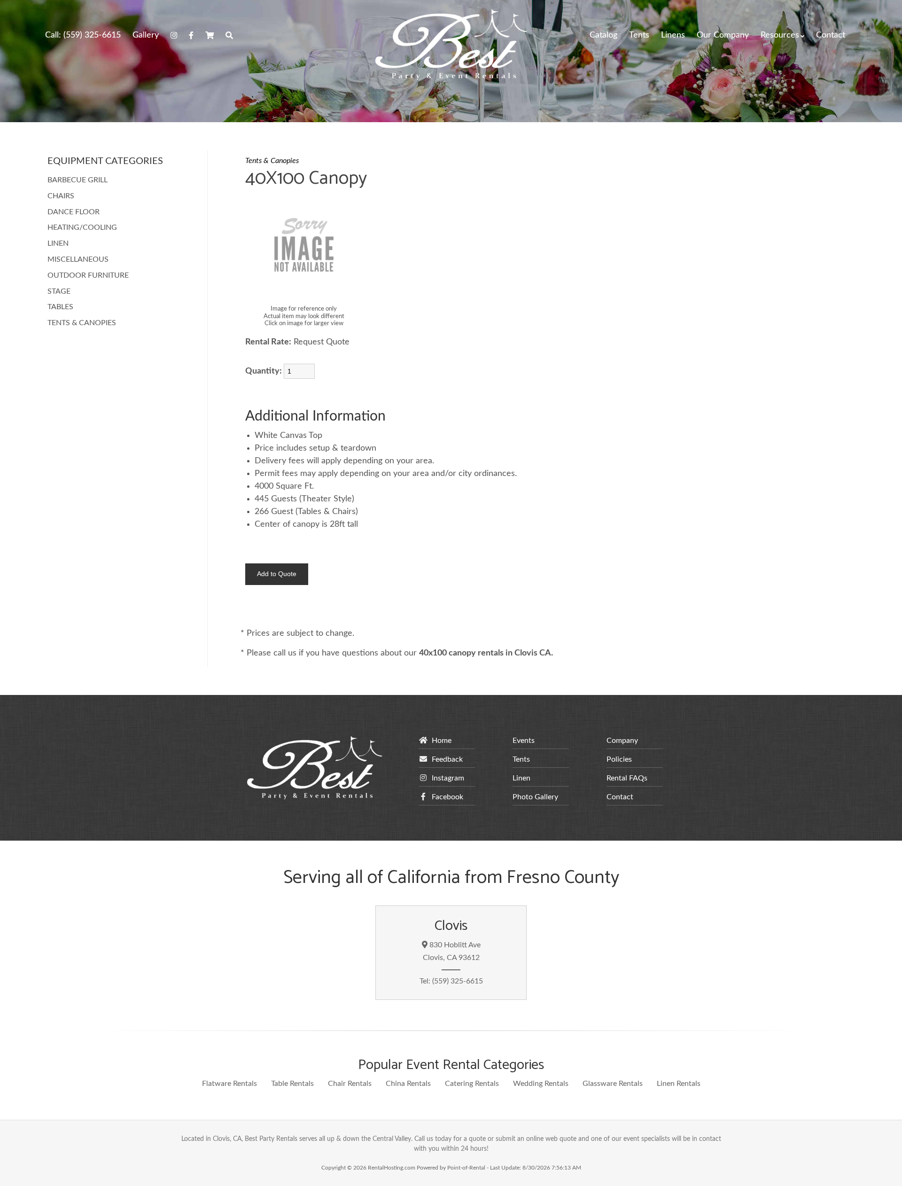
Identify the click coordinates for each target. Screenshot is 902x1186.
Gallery (145, 35)
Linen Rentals (678, 1083)
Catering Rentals (472, 1083)
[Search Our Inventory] (229, 35)
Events (524, 740)
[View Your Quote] (209, 35)
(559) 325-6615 (83, 35)
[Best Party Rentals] (451, 77)
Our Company (723, 35)
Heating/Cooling (82, 227)
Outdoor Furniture (88, 275)
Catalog (603, 35)
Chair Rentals (350, 1083)
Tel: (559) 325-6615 (451, 981)
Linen (58, 243)
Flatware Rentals (229, 1083)
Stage (58, 291)
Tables (60, 307)
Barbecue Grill (77, 180)
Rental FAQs (627, 778)
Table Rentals (292, 1083)
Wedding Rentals (540, 1083)
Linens (673, 35)
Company (622, 740)
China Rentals (408, 1083)
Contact (830, 35)
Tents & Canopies (81, 323)
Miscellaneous (78, 259)
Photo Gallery (535, 797)
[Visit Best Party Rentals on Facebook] (191, 35)
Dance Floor (73, 212)
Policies (619, 759)
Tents (639, 35)
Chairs (60, 196)
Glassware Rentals (613, 1083)
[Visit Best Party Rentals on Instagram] (174, 35)
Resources (780, 35)
